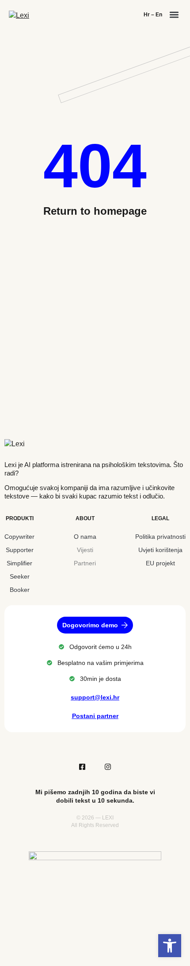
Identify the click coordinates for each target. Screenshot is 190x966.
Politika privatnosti (160, 536)
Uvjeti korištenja (160, 549)
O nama (85, 536)
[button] (174, 14)
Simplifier (19, 563)
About (85, 518)
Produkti (20, 518)
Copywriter (19, 536)
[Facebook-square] (82, 766)
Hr (147, 15)
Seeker (20, 576)
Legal (160, 518)
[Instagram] (107, 766)
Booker (20, 589)
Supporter (20, 549)
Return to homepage (95, 211)
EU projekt (160, 563)
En (159, 15)
